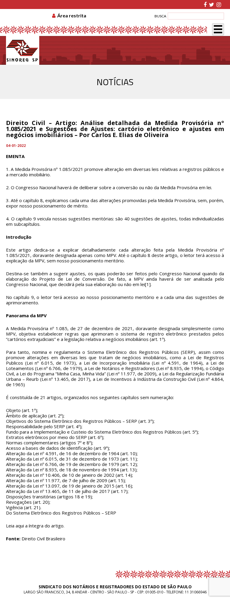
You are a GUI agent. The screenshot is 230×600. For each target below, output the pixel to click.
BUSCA (160, 16)
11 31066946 (196, 592)
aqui (20, 526)
